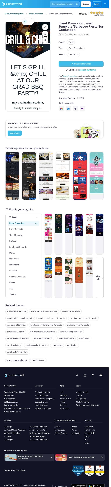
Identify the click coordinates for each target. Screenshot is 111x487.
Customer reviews (12, 412)
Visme (74, 427)
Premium (63, 395)
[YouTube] (101, 375)
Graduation (73, 54)
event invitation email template (20, 318)
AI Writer (8, 436)
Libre (62, 392)
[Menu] (105, 4)
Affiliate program (11, 402)
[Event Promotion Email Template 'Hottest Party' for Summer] (48, 234)
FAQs (87, 436)
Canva (57, 427)
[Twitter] (93, 375)
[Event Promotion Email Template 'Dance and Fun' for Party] (79, 234)
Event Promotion (76, 48)
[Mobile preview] (30, 21)
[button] (45, 27)
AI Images (8, 439)
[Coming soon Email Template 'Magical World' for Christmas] (100, 234)
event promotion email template (83, 318)
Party (71, 42)
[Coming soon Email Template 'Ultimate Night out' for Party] (89, 277)
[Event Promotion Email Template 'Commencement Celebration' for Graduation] (29, 176)
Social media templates (44, 399)
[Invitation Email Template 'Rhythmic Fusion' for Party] (69, 234)
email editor (72, 345)
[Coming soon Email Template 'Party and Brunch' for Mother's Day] (69, 277)
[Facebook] (77, 375)
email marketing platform (17, 352)
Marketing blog (82, 402)
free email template (65, 338)
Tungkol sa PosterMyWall (14, 392)
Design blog (81, 399)
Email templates (41, 395)
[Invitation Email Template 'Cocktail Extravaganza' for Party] (58, 234)
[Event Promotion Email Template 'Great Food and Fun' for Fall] (79, 277)
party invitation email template (42, 332)
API (86, 439)
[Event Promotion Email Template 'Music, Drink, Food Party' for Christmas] (89, 234)
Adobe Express (61, 433)
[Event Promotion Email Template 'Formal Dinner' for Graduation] (12, 176)
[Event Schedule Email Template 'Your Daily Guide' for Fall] (58, 277)
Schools (63, 405)
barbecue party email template (44, 311)
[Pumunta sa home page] (11, 4)
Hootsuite (75, 433)
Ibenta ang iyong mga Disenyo (17, 408)
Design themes (41, 402)
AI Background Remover (40, 433)
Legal (87, 443)
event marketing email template (51, 318)
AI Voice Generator (38, 430)
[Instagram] (85, 375)
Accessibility (90, 433)
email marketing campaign (71, 332)
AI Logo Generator (37, 436)
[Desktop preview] (25, 21)
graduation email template (78, 325)
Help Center (90, 430)
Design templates (42, 392)
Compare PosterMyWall (65, 420)
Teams (62, 402)
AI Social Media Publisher (14, 430)
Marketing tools (41, 405)
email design (84, 338)
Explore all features (43, 408)
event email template (71, 311)
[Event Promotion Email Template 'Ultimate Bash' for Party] (96, 176)
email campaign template (36, 345)
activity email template (16, 311)
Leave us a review (11, 405)
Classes (79, 395)
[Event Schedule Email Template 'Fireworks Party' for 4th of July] (80, 176)
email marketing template (18, 338)
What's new (9, 395)
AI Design (8, 427)
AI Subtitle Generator (39, 427)
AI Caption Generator (39, 439)
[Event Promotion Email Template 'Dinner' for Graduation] (63, 176)
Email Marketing (37, 360)
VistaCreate (60, 430)
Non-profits (65, 408)
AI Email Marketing (12, 433)
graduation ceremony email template (46, 325)
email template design (43, 338)
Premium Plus (65, 399)
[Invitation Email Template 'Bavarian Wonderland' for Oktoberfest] (48, 277)
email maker (57, 345)
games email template (16, 325)
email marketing (14, 345)
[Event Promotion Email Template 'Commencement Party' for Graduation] (46, 176)
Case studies (9, 399)
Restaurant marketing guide (87, 405)
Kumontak (89, 427)
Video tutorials (82, 392)
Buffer (74, 430)
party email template (15, 332)
